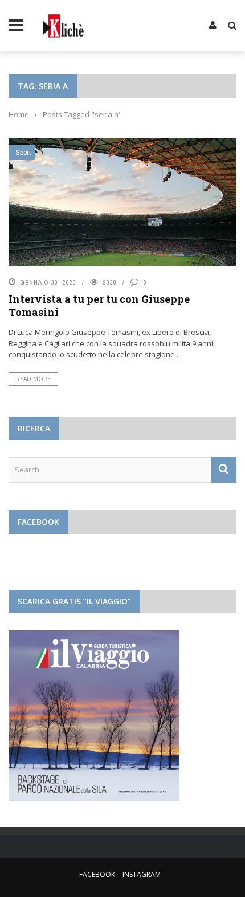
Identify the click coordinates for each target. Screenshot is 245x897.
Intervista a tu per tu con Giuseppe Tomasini (99, 305)
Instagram (141, 874)
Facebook (97, 874)
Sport (23, 152)
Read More (33, 379)
